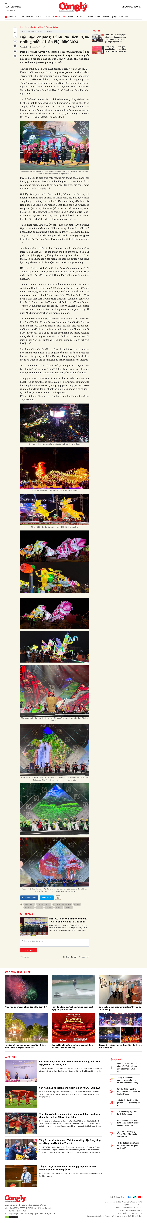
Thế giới (79, 17)
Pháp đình (29, 17)
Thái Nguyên (28, 907)
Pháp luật (39, 17)
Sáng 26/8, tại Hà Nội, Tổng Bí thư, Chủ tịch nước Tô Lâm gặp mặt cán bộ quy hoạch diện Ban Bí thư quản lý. (70, 1175)
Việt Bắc (77, 904)
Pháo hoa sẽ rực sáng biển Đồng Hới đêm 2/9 (26, 1007)
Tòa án (21, 17)
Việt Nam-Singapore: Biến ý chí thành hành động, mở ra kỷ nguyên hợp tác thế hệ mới (69, 1063)
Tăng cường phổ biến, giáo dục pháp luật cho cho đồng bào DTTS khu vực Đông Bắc (116, 49)
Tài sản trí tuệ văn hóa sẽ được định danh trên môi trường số (120, 1046)
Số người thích (84, 957)
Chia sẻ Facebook (30, 897)
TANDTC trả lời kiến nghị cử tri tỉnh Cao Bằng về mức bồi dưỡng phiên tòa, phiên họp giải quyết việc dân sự (115, 38)
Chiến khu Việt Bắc (43, 904)
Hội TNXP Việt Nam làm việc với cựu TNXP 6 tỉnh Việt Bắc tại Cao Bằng (68, 920)
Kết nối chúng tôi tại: (117, 1197)
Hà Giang (59, 907)
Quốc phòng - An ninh (92, 17)
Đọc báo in (11, 10)
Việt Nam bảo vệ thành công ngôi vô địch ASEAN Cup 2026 (69, 1087)
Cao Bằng (48, 907)
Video (121, 17)
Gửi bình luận (28, 950)
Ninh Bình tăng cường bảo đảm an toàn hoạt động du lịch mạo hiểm (72, 1008)
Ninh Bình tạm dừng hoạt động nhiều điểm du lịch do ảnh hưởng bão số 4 (128, 1123)
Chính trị (13, 17)
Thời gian (73, 957)
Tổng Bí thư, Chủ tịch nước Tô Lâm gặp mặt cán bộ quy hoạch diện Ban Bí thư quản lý (67, 1168)
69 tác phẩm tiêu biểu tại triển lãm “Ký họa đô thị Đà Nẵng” (120, 1008)
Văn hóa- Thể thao (59, 17)
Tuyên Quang (29, 904)
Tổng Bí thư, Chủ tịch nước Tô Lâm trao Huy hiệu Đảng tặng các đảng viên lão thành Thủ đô (70, 1142)
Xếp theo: (66, 957)
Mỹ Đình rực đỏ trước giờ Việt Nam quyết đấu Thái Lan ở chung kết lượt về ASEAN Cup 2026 (69, 1115)
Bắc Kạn (39, 907)
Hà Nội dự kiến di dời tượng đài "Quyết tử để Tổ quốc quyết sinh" (128, 1145)
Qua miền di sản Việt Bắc (62, 904)
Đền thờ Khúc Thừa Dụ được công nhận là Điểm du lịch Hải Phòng (128, 1091)
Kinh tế (71, 17)
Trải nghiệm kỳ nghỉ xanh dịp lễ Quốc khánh (127, 1112)
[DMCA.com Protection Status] (38, 1217)
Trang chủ (23, 27)
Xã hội (47, 17)
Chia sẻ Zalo (47, 897)
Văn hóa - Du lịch (52, 27)
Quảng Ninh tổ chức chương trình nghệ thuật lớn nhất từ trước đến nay (72, 1046)
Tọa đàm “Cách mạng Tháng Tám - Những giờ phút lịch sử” (127, 1134)
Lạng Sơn (68, 907)
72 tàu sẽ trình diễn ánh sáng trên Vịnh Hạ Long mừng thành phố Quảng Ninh (127, 1068)
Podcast (105, 17)
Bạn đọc (114, 17)
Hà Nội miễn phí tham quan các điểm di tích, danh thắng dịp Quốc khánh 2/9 (25, 1046)
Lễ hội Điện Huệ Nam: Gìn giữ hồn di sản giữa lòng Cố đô (128, 1103)
